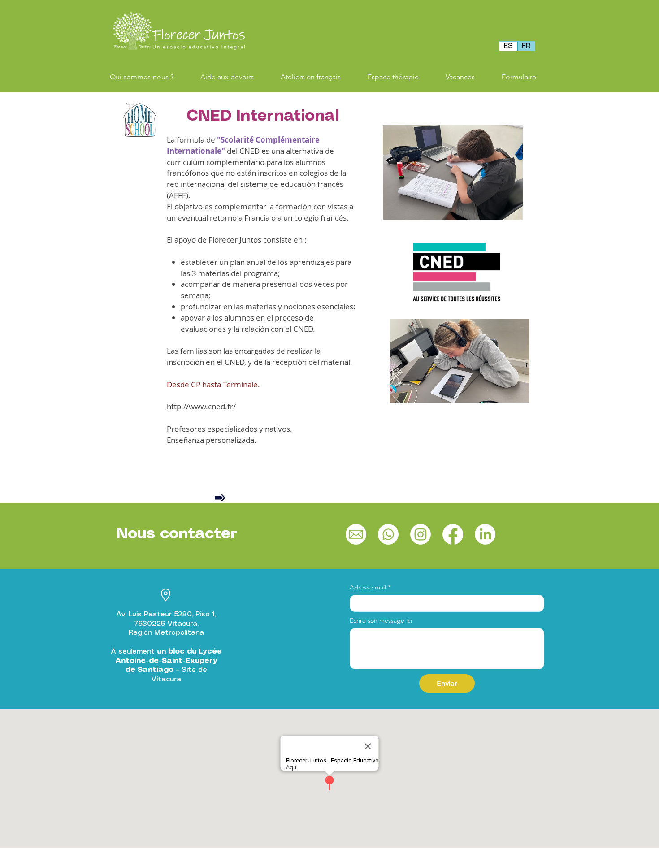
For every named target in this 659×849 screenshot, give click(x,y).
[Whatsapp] (388, 534)
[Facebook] (452, 534)
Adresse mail (370, 587)
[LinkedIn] (485, 534)
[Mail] (356, 534)
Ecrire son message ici (381, 620)
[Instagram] (420, 534)
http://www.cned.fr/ (201, 406)
